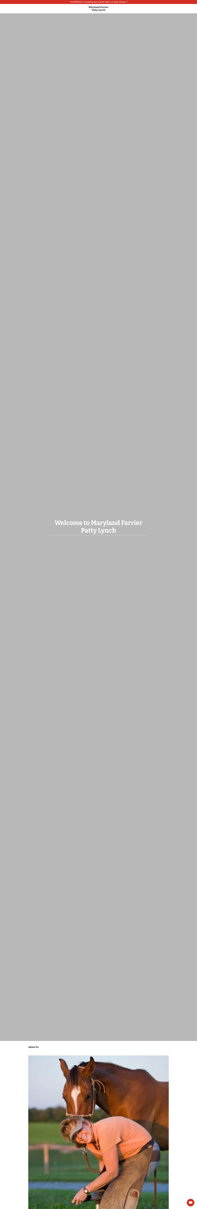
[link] (98, 10)
